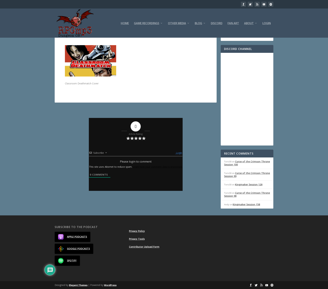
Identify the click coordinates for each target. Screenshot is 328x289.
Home (125, 23)
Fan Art (233, 23)
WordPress (110, 285)
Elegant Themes (78, 285)
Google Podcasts (78, 248)
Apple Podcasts (77, 236)
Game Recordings (146, 23)
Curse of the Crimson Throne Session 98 (247, 194)
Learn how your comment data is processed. (157, 166)
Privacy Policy (137, 231)
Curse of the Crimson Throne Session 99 (247, 174)
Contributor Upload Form (144, 246)
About (249, 23)
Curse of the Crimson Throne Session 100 (247, 163)
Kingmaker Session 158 (246, 204)
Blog (198, 23)
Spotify (72, 260)
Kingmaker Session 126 (248, 184)
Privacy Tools (137, 238)
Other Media (177, 23)
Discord (216, 23)
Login (266, 23)
